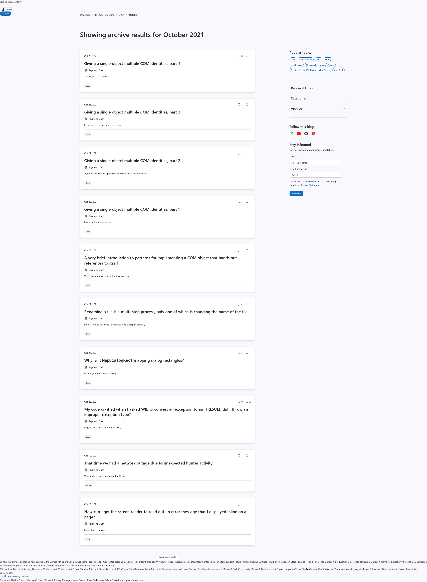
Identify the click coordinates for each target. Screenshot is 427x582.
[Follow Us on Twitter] (292, 134)
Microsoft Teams (97, 569)
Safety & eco (111, 580)
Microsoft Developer (161, 569)
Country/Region (298, 169)
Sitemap (30, 580)
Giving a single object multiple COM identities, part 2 (132, 160)
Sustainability (6, 572)
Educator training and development (47, 565)
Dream (323, 64)
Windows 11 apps (165, 561)
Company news (343, 569)
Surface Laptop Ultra (38, 561)
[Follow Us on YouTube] (299, 134)
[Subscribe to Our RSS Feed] (314, 134)
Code (293, 59)
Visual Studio (302, 569)
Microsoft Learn (180, 569)
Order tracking (250, 561)
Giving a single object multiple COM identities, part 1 (132, 209)
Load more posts (167, 556)
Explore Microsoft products (142, 561)
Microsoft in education (335, 561)
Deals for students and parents (81, 565)
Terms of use (85, 580)
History (328, 59)
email (332, 64)
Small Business (136, 569)
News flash (338, 70)
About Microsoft (326, 569)
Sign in (5, 13)
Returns (239, 561)
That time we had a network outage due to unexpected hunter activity (148, 462)
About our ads (135, 580)
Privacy (58, 580)
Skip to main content (10, 1)
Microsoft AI (6, 569)
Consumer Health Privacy (13, 580)
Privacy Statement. (310, 185)
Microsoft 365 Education (414, 561)
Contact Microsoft (44, 580)
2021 (121, 14)
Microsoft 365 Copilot (117, 569)
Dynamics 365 (39, 569)
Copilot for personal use (115, 561)
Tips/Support (296, 64)
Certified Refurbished (269, 561)
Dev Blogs (85, 14)
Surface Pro (6, 561)
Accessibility (412, 569)
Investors (376, 569)
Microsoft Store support (222, 561)
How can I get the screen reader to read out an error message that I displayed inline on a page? (165, 514)
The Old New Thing (104, 14)
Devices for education (359, 561)
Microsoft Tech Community (236, 569)
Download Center (200, 561)
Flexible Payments (315, 561)
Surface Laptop (19, 561)
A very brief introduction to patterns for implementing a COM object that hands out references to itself (160, 260)
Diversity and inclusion (393, 569)
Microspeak (311, 64)
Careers (313, 569)
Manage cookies (70, 580)
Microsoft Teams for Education (385, 561)
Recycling (123, 580)
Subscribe (296, 193)
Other (318, 59)
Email (293, 156)
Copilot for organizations (90, 561)
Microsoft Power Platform (75, 569)
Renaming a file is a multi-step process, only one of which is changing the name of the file (166, 311)
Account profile (182, 561)
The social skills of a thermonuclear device (310, 70)
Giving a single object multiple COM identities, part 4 (132, 63)
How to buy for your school (14, 565)
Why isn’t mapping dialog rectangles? (134, 360)
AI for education (105, 565)
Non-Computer (305, 59)
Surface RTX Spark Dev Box (63, 561)
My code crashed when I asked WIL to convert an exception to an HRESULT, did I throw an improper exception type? (166, 411)
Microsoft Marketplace (262, 569)
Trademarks (98, 580)
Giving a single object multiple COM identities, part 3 (132, 111)
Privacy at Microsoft (361, 569)
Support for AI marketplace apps (205, 569)
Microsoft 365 (54, 569)
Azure (147, 569)
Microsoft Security (22, 569)
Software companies (284, 569)
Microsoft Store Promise (293, 561)
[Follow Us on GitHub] (306, 134)
